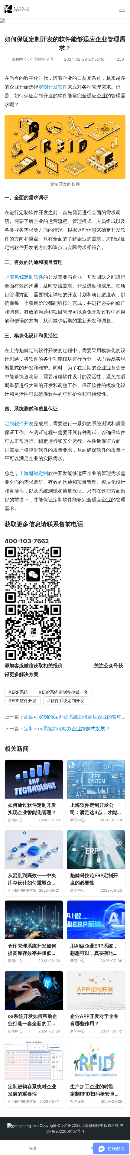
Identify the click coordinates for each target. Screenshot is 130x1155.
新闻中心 (20, 59)
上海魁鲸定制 (33, 473)
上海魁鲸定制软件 (24, 277)
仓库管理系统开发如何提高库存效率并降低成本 (32, 950)
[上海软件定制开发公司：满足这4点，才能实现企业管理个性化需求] (96, 779)
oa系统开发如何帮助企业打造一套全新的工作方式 (32, 1020)
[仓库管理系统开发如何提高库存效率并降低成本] (34, 920)
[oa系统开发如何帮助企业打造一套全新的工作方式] (34, 990)
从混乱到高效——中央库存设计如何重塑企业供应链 (32, 879)
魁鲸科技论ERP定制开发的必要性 (94, 879)
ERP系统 (20, 692)
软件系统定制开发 (67, 700)
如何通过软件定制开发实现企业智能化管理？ (32, 808)
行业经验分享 (42, 59)
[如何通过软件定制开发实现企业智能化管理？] (34, 779)
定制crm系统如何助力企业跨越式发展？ (67, 729)
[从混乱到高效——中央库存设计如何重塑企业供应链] (34, 849)
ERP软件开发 (24, 700)
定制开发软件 (52, 87)
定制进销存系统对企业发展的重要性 (32, 1090)
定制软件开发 (19, 423)
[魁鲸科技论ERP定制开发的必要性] (96, 849)
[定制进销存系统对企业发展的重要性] (34, 1060)
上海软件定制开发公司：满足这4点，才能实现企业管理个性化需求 (96, 809)
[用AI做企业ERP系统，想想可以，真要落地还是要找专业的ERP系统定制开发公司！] (96, 920)
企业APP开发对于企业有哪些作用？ (94, 1019)
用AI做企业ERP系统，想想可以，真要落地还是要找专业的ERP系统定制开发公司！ (94, 950)
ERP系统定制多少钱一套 (65, 692)
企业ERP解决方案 (22, 890)
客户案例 (77, 1101)
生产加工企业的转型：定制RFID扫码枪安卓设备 (94, 1090)
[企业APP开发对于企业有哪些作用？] (96, 990)
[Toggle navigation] (122, 9)
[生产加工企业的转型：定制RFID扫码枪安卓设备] (96, 1060)
